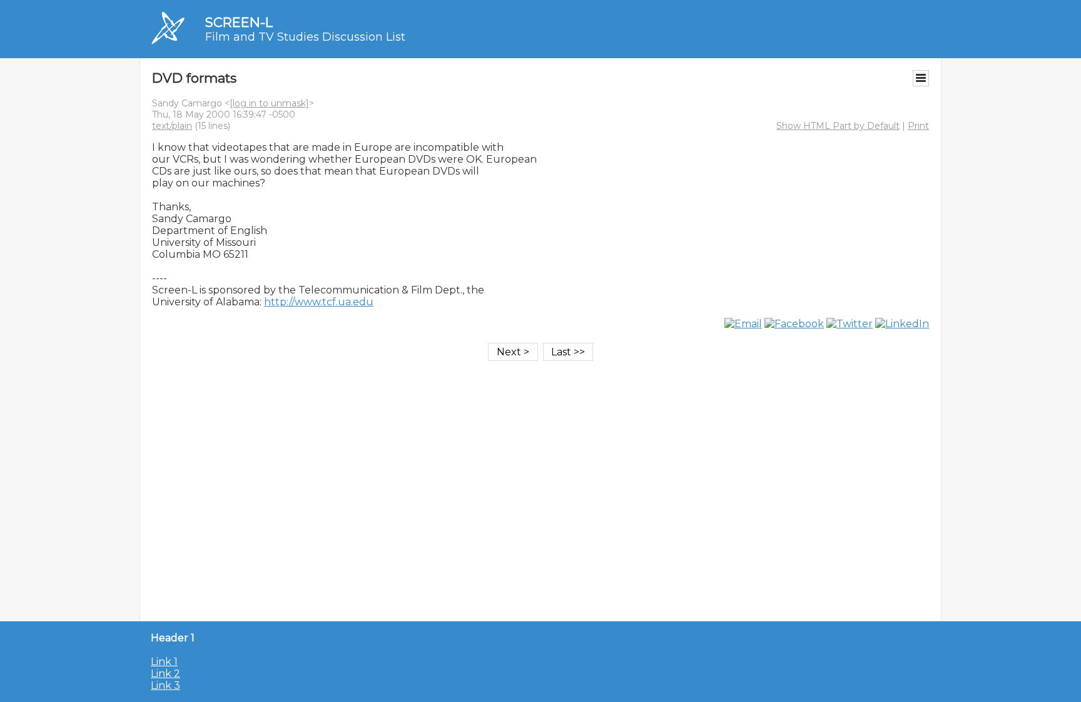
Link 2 (165, 673)
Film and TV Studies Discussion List (305, 37)
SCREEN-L (239, 22)
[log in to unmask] (269, 103)
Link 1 (164, 662)
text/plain (172, 125)
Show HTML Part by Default (838, 125)
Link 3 (165, 685)
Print (918, 125)
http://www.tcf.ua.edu (318, 302)
